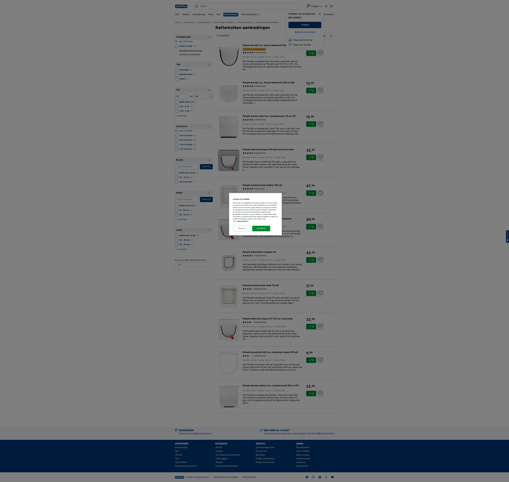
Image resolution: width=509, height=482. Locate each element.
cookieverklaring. (243, 221)
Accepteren (261, 228)
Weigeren (241, 228)
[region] (255, 214)
